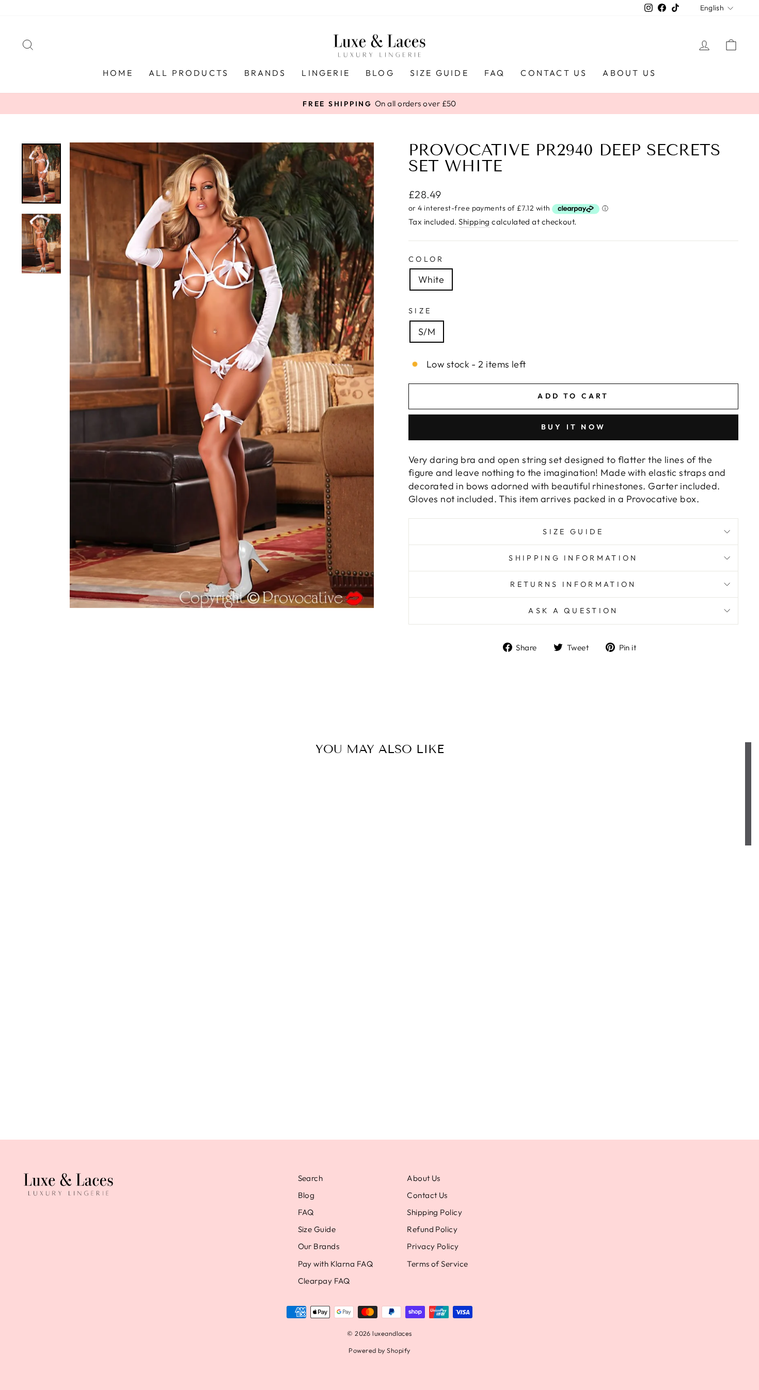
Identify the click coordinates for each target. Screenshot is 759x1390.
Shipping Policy (434, 1212)
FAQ (494, 73)
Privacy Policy (432, 1246)
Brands (265, 73)
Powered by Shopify (379, 1350)
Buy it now (573, 427)
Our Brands (319, 1246)
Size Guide (439, 73)
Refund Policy (432, 1229)
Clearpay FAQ (324, 1281)
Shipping (474, 222)
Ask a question (573, 610)
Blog (380, 73)
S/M (426, 332)
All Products (189, 73)
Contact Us (553, 73)
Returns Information (573, 584)
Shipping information (573, 558)
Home (118, 73)
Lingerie (326, 73)
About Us (629, 73)
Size (420, 310)
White (431, 279)
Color (426, 259)
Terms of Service (437, 1264)
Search (310, 1178)
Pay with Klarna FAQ (335, 1264)
